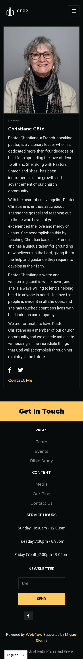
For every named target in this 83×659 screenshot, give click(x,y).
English (12, 655)
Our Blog (41, 493)
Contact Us (41, 503)
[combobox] (15, 654)
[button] (73, 11)
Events (41, 451)
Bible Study (41, 460)
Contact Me (20, 380)
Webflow (34, 634)
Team (41, 441)
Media (41, 484)
